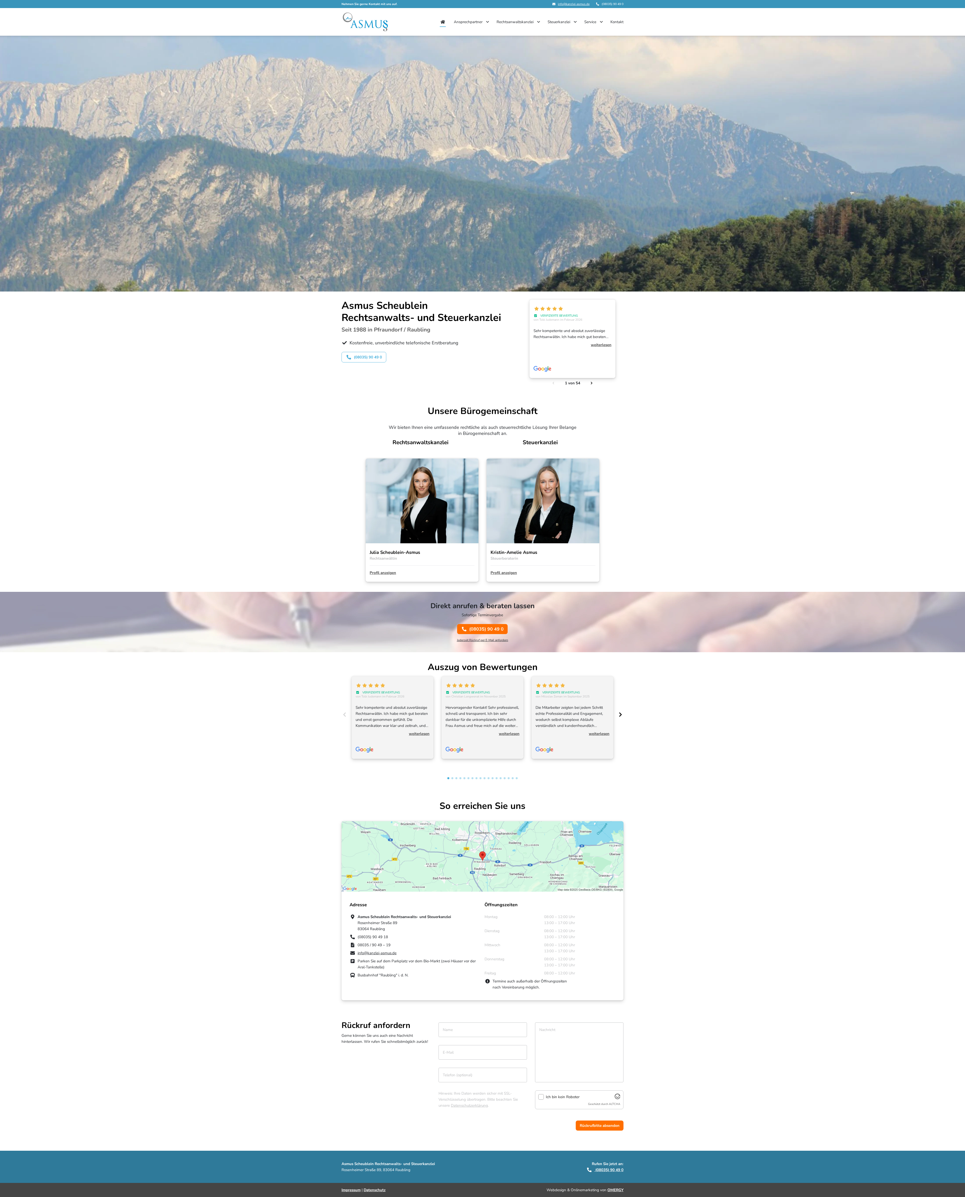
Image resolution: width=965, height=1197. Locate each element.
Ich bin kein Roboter (563, 1097)
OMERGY (615, 1189)
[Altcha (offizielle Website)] (617, 1097)
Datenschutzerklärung (469, 1105)
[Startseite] (365, 22)
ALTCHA (614, 1104)
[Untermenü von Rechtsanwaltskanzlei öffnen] (539, 22)
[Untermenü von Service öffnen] (601, 22)
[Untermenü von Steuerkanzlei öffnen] (575, 22)
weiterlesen (601, 344)
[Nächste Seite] (592, 383)
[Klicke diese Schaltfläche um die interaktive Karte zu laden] (482, 856)
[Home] (443, 22)
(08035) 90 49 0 (486, 629)
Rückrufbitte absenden (599, 1125)
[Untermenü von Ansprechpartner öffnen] (487, 22)
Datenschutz (374, 1189)
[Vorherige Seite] (553, 383)
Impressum (351, 1189)
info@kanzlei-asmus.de (574, 4)
